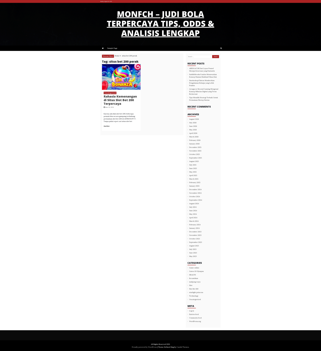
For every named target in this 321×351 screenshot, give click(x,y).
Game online (194, 268)
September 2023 (195, 242)
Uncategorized (110, 93)
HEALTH (192, 275)
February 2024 (195, 225)
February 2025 (194, 182)
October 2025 (194, 154)
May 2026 (193, 130)
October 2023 (194, 239)
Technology (193, 296)
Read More (106, 126)
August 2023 (194, 246)
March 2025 (193, 179)
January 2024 (194, 228)
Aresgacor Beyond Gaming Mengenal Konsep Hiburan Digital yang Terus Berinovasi (203, 91)
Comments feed (195, 318)
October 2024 (194, 196)
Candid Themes (183, 347)
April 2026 (193, 133)
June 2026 (193, 126)
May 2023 (193, 256)
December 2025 (195, 147)
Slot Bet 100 (193, 289)
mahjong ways (194, 282)
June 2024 (193, 210)
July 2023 (192, 249)
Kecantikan (193, 278)
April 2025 (193, 175)
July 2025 (192, 165)
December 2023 (195, 232)
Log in (191, 311)
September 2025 (195, 158)
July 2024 (193, 207)
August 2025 (194, 161)
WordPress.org (195, 321)
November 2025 (195, 151)
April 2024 (193, 218)
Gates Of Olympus (196, 271)
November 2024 (195, 193)
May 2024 (193, 214)
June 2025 (193, 168)
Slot (190, 285)
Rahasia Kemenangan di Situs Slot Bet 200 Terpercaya (120, 100)
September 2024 (195, 200)
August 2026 (194, 119)
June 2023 (193, 253)
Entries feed (194, 314)
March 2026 (193, 137)
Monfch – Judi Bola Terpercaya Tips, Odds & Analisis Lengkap (160, 23)
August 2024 (194, 203)
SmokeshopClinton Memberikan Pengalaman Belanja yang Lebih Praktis (202, 82)
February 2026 (194, 140)
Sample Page (112, 48)
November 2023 (195, 235)
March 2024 (194, 221)
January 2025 (194, 186)
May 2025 (193, 172)
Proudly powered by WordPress (144, 347)
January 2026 (194, 144)
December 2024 (195, 189)
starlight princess (196, 292)
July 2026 (192, 123)
